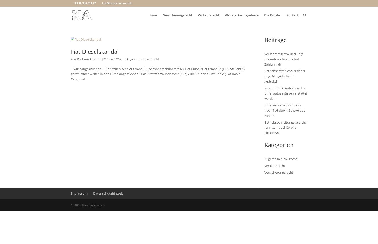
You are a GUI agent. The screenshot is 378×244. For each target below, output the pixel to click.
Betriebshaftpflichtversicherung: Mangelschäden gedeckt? (284, 76)
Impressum (79, 193)
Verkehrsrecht (208, 15)
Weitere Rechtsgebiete (242, 15)
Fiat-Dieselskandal (95, 51)
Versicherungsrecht (177, 15)
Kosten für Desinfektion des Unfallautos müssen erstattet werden (285, 93)
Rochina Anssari (89, 59)
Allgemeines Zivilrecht (143, 59)
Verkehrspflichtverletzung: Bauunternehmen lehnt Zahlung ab (283, 59)
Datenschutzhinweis (108, 193)
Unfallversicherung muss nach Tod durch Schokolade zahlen (284, 110)
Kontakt (292, 15)
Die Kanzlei (272, 15)
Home (153, 15)
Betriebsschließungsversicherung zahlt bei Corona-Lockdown (285, 127)
